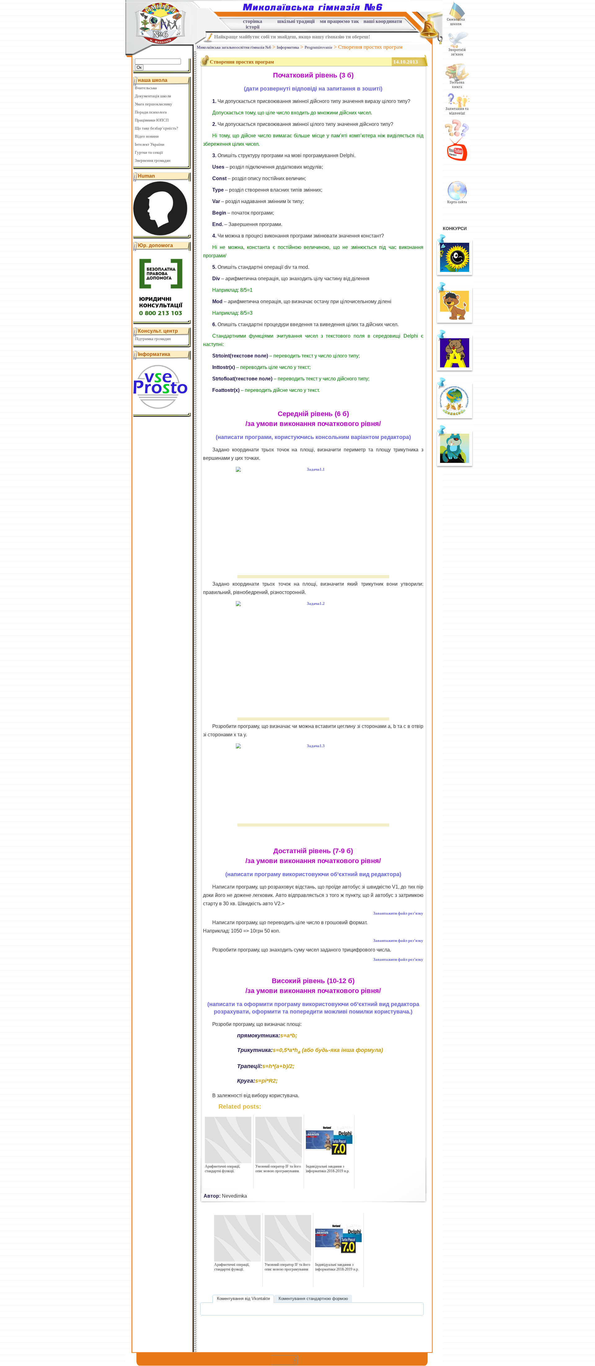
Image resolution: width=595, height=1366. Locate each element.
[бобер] (454, 466)
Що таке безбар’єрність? (156, 128)
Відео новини (147, 136)
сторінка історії (252, 22)
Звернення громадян (152, 160)
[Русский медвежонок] (454, 371)
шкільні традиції (296, 21)
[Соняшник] (454, 275)
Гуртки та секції (149, 152)
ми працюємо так (339, 21)
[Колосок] (454, 418)
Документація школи (153, 96)
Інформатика (288, 47)
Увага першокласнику (153, 104)
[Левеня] (454, 323)
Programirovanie (319, 47)
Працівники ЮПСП (152, 120)
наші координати (383, 21)
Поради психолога (151, 112)
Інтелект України (149, 144)
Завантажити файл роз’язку (398, 913)
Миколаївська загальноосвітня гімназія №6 (234, 47)
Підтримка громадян (153, 338)
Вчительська (146, 88)
